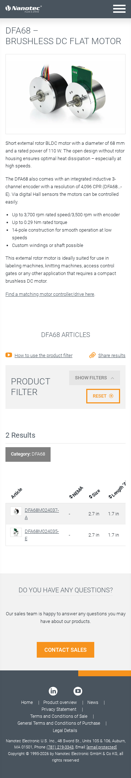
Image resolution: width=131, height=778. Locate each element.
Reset (100, 396)
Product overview (60, 702)
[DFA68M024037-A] (17, 511)
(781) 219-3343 (60, 747)
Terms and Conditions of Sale (58, 716)
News (92, 702)
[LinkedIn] (53, 691)
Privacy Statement (58, 709)
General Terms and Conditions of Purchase (58, 723)
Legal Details (65, 730)
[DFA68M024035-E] (17, 532)
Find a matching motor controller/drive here (49, 294)
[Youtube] (78, 691)
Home (27, 702)
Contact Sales (65, 650)
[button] (119, 8)
